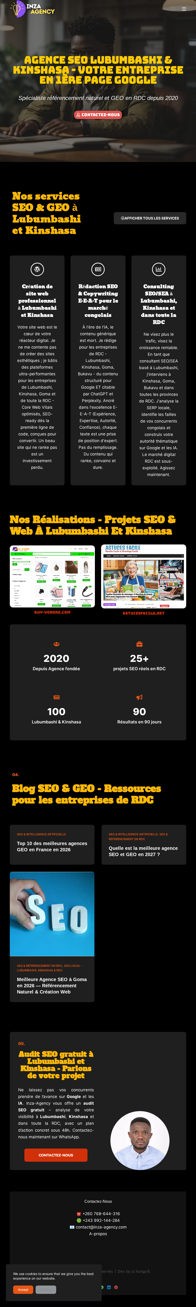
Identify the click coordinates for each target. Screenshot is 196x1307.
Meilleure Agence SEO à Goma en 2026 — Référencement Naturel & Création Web (52, 985)
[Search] (173, 9)
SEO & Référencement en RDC (39, 965)
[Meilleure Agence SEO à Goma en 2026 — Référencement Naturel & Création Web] (52, 914)
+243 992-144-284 (101, 1220)
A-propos (98, 1233)
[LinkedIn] (109, 1287)
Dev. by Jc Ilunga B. (134, 1271)
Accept (23, 1289)
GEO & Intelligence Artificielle (41, 834)
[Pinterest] (116, 1287)
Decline (45, 1289)
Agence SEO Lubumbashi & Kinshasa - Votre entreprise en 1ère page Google (98, 70)
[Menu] (184, 9)
